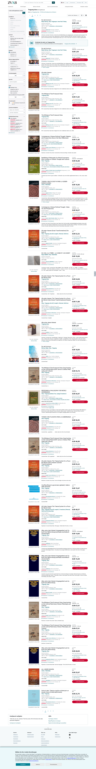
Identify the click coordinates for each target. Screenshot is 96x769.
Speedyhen (48, 680)
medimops (48, 543)
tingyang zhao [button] (36, 12)
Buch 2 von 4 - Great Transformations (52, 79)
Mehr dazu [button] (11, 132)
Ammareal (48, 29)
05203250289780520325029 (55, 78)
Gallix (47, 356)
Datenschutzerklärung (45, 740)
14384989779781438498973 (55, 99)
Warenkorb (15, 742)
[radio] (9, 54)
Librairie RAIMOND (50, 261)
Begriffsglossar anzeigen (55, 720)
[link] (86, 15)
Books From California (51, 147)
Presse (42, 736)
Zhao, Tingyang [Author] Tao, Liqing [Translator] (53, 393)
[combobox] (38, 2)
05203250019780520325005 (55, 470)
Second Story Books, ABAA (52, 403)
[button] (29, 15)
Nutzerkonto (72, 2)
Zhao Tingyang (45, 418)
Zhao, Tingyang (45, 161)
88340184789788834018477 (55, 698)
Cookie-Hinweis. (48, 759)
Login (67, 2)
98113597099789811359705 (55, 165)
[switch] (10, 103)
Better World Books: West (51, 218)
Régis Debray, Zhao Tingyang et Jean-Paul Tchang (53, 21)
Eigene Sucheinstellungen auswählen (57, 723)
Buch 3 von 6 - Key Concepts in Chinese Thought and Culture (56, 166)
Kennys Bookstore (50, 288)
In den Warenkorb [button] (80, 31)
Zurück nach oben (48, 729)
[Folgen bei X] (70, 738)
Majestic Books (49, 243)
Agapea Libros (49, 192)
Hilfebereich (57, 734)
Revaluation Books (50, 520)
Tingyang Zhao (45, 74)
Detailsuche (10, 6)
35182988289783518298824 (55, 328)
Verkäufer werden (84, 6)
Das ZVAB (43, 734)
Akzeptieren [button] (23, 764)
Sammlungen (23, 6)
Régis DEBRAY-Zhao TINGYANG (49, 254)
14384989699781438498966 (55, 611)
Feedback (94, 274)
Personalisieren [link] (53, 764)
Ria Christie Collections (51, 312)
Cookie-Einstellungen (71, 758)
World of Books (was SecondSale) (53, 170)
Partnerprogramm (30, 736)
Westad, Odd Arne (63, 233)
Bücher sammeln (36, 6)
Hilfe (86, 2)
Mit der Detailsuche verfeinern (48, 12)
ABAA (50, 407)
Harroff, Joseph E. (54, 233)
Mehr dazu (11, 47)
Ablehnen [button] (38, 764)
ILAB (53, 407)
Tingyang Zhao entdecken (69, 43)
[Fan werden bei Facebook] (70, 735)
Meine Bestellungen (17, 740)
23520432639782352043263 (55, 26)
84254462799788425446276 (55, 189)
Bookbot (47, 332)
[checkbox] (9, 18)
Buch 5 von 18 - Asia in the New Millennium (53, 143)
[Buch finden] (53, 2)
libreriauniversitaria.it (50, 496)
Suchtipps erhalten (53, 718)
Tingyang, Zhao (45, 535)
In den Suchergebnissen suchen (16, 10)
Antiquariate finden (69, 6)
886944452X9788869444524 (55, 492)
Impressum (43, 738)
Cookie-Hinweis (44, 745)
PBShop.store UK (49, 83)
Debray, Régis (44, 348)
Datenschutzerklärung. (34, 760)
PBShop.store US (49, 103)
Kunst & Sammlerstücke (52, 6)
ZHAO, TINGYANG (45, 184)
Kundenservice (57, 736)
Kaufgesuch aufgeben (15, 723)
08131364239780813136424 (55, 142)
